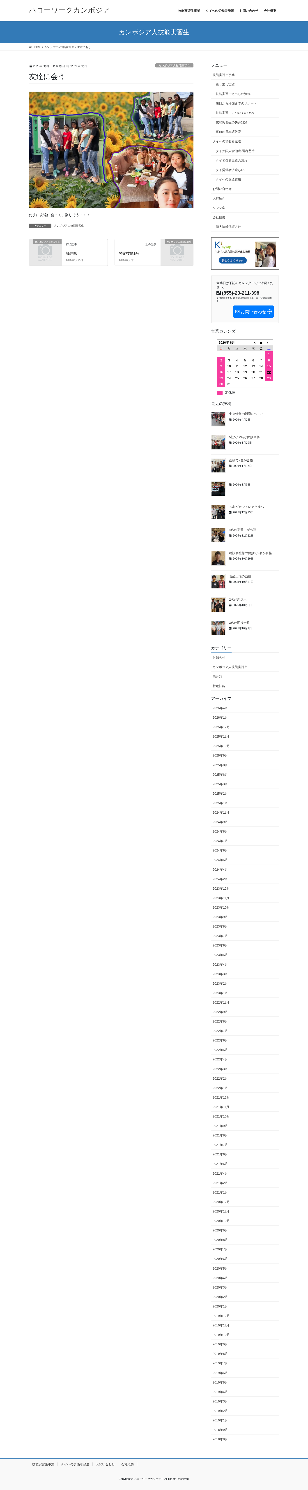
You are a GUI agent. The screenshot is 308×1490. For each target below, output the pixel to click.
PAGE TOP (296, 1441)
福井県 (71, 253)
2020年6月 (220, 1259)
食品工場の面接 (240, 576)
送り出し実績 (225, 84)
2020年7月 (220, 1249)
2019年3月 (220, 1401)
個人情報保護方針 (228, 227)
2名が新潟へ (238, 599)
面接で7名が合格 (241, 460)
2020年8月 (220, 1240)
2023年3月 (220, 974)
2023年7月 (220, 936)
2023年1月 (220, 993)
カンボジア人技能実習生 (174, 65)
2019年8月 (220, 1354)
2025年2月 (220, 793)
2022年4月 (220, 1059)
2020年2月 (220, 1297)
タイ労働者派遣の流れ (231, 160)
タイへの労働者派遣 (227, 141)
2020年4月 (220, 1278)
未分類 (217, 676)
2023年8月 (220, 926)
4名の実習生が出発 (242, 530)
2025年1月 (220, 803)
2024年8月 (220, 831)
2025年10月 (221, 746)
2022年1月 (220, 1088)
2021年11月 (221, 1107)
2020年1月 (220, 1306)
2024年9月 (220, 822)
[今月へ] (261, 342)
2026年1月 (220, 717)
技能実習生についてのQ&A (235, 113)
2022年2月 (220, 1078)
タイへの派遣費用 (228, 179)
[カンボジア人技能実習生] (45, 249)
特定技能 (219, 686)
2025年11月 (221, 736)
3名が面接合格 (239, 623)
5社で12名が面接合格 (244, 437)
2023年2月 (220, 983)
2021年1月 (220, 1192)
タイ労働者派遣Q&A (230, 170)
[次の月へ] (269, 342)
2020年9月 (220, 1230)
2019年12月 (221, 1316)
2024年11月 (221, 812)
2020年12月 (221, 1202)
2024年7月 (220, 841)
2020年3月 (220, 1287)
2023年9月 (220, 917)
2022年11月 (221, 1002)
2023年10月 (221, 907)
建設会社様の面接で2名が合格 (250, 553)
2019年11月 (221, 1325)
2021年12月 (221, 1097)
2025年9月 (220, 755)
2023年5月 (220, 955)
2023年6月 (220, 945)
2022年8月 (220, 1021)
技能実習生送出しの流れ (233, 94)
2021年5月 (220, 1164)
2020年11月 (221, 1211)
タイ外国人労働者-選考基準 (235, 151)
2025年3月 (220, 784)
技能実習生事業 (224, 75)
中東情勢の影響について (246, 414)
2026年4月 (220, 708)
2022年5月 (220, 1050)
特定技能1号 (129, 253)
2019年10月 (221, 1335)
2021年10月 (221, 1116)
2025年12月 (221, 727)
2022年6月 (220, 1040)
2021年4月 (220, 1173)
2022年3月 (220, 1069)
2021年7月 (220, 1145)
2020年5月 (220, 1268)
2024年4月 (220, 869)
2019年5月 (220, 1382)
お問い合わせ (222, 189)
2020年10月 (221, 1221)
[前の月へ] (253, 342)
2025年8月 (220, 765)
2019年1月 (220, 1420)
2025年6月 (220, 774)
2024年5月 (220, 860)
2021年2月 (220, 1183)
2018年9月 (220, 1430)
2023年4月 (220, 964)
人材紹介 (219, 198)
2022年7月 (220, 1031)
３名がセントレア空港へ (246, 507)
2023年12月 (221, 888)
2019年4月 (220, 1392)
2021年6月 (220, 1154)
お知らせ (219, 657)
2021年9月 (220, 1126)
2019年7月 (220, 1363)
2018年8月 (220, 1439)
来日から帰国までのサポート (236, 103)
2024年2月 (220, 879)
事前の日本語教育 (228, 132)
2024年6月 (220, 850)
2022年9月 (220, 1012)
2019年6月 (220, 1373)
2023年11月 (221, 898)
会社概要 (219, 217)
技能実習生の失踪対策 (231, 122)
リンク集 (219, 208)
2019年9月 (220, 1344)
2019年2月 (220, 1411)
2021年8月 (220, 1135)
